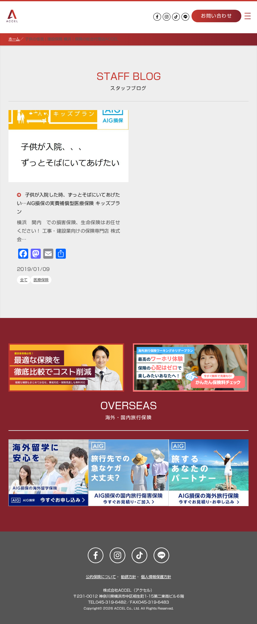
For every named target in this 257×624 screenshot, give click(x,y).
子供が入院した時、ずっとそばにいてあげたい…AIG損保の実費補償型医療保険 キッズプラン (68, 203)
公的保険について (101, 577)
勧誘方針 (128, 577)
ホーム (14, 39)
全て (24, 280)
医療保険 (41, 280)
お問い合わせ (216, 15)
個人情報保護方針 (156, 577)
